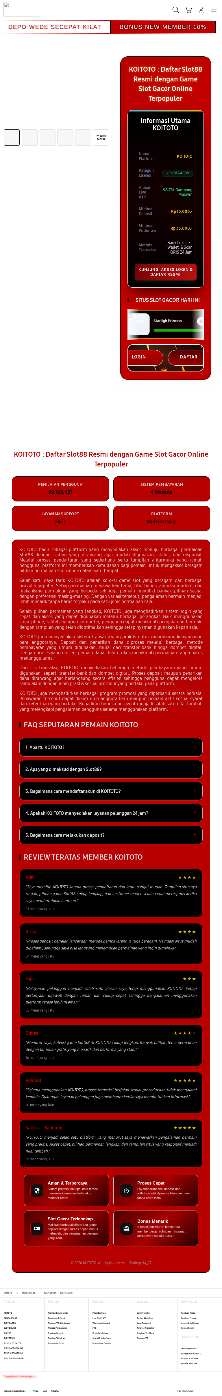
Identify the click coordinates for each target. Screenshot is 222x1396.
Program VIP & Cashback (59, 1323)
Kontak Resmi (187, 1328)
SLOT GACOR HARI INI (13, 1358)
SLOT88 (7, 1333)
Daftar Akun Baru (145, 1318)
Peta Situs (55, 1391)
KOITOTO (8, 1313)
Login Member (143, 1313)
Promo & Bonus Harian (58, 1313)
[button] (188, 10)
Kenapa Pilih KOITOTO (191, 1353)
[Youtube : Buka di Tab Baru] (216, 1391)
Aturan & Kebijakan (190, 1323)
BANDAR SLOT (10, 1318)
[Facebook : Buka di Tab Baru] (198, 1391)
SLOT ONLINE (10, 1328)
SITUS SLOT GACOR (12, 1343)
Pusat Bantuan (99, 1313)
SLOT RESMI (9, 1338)
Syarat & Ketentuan (101, 1338)
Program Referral (56, 1343)
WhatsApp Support (101, 1323)
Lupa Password (144, 1323)
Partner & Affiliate (189, 1358)
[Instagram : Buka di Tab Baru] (210, 1391)
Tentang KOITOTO (189, 1348)
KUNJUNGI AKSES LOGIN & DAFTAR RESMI (165, 272)
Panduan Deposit (56, 1333)
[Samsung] (17, 9)
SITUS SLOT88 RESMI (13, 1353)
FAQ (94, 1328)
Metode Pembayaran (57, 1328)
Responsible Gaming (101, 1343)
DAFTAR (189, 357)
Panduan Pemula (189, 1318)
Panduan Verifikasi (145, 1333)
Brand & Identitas (189, 1363)
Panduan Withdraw (56, 1338)
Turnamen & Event (56, 1318)
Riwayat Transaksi (145, 1328)
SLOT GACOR (10, 1323)
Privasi (35, 1391)
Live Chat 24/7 (99, 1318)
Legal (45, 1391)
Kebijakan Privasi (100, 1333)
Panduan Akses (188, 1313)
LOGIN (139, 357)
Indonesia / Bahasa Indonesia (14, 1391)
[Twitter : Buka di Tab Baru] (204, 1391)
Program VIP (142, 1338)
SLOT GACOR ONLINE (13, 1348)
